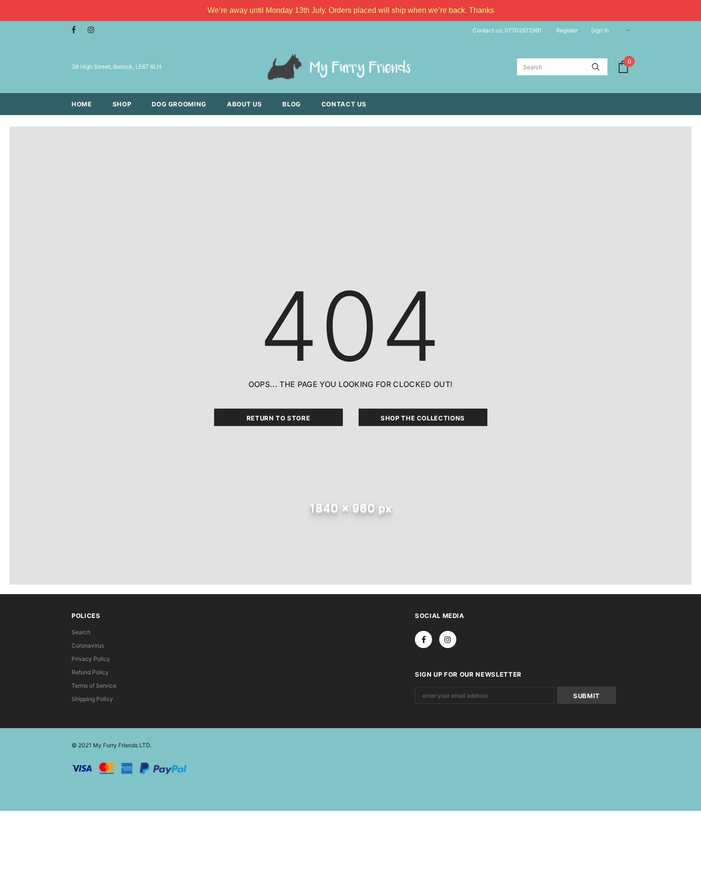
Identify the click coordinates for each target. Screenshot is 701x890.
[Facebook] (77, 30)
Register (567, 30)
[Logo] (339, 67)
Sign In (600, 30)
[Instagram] (94, 30)
